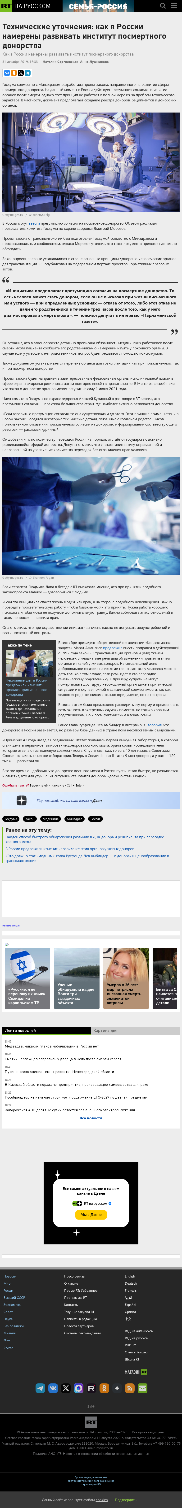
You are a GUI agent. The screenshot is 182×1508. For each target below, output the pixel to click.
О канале (71, 1283)
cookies (102, 1500)
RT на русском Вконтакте (53, 1388)
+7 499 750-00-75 (167, 1443)
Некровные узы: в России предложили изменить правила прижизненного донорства (26, 687)
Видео (8, 1347)
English (130, 1276)
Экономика (12, 1304)
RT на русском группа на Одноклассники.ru (104, 1388)
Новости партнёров (79, 1326)
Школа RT (132, 1359)
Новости (10, 1276)
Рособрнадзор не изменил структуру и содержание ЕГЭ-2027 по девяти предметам (76, 1097)
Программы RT (75, 1297)
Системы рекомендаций (82, 1333)
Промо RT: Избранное (80, 1290)
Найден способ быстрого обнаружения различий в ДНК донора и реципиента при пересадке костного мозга (84, 839)
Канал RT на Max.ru (78, 1388)
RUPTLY (130, 1345)
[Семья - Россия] (98, 6)
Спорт (8, 1311)
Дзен (97, 800)
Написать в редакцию (80, 1319)
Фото (7, 1340)
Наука (8, 1319)
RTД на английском (139, 1331)
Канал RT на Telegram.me (40, 1388)
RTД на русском (137, 1338)
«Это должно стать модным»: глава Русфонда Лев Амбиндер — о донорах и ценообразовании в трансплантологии (87, 858)
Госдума (11, 819)
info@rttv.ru (104, 1448)
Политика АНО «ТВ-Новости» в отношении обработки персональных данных (91, 1453)
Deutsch (131, 1283)
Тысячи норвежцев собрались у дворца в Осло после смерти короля (63, 1058)
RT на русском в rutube (91, 1388)
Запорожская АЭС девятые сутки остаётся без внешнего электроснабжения (70, 1109)
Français (130, 1290)
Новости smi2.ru (11, 925)
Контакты (71, 1304)
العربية (128, 1297)
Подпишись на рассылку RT (142, 1388)
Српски (130, 1312)
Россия (95, 819)
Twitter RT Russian (66, 1388)
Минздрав (74, 819)
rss (130, 1388)
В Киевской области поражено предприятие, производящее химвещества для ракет (77, 1084)
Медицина (51, 819)
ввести (34, 223)
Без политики (14, 1326)
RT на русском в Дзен (117, 1388)
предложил (112, 647)
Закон (29, 819)
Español (130, 1305)
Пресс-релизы (74, 1276)
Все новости (91, 1117)
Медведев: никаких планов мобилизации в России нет (52, 1045)
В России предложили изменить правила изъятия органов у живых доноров (69, 848)
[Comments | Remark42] (91, 898)
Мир (7, 1283)
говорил (155, 724)
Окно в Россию (136, 1352)
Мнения (10, 1333)
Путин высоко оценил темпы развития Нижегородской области (59, 1071)
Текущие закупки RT (79, 1311)
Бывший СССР (14, 1297)
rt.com (36, 1437)
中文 (128, 1319)
